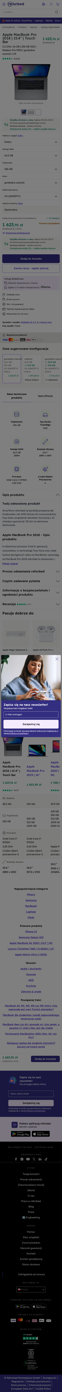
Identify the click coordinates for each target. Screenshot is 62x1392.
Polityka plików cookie (22, 694)
